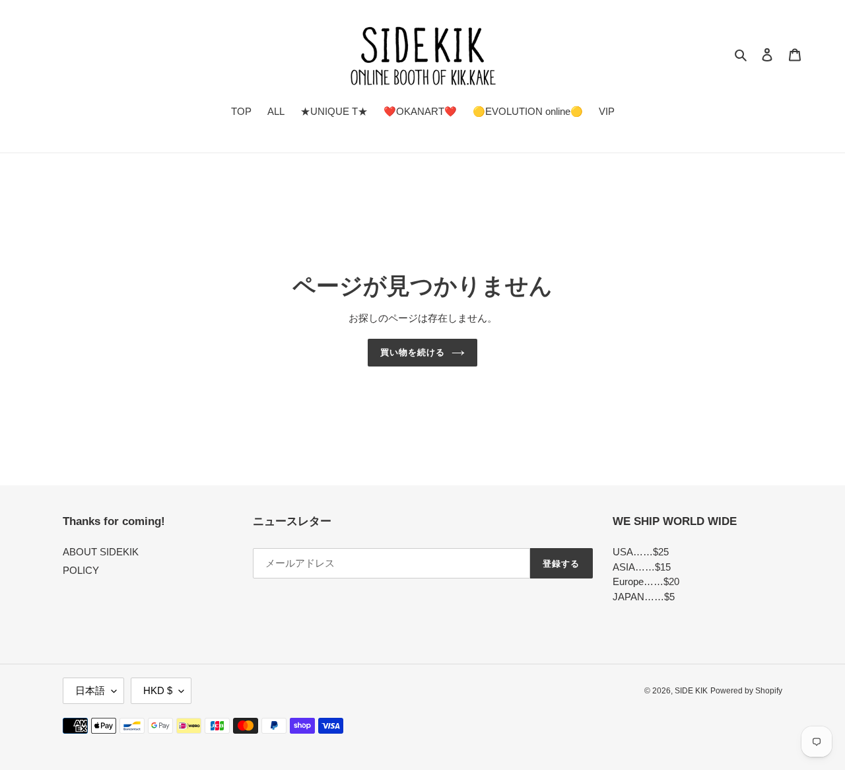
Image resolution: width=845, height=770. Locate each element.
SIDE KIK (691, 690)
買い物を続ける (412, 352)
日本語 (90, 690)
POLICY (81, 570)
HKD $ (157, 690)
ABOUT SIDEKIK (101, 551)
